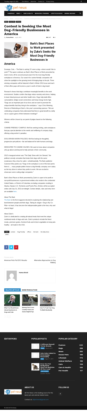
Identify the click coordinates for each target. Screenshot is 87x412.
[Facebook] (81, 1)
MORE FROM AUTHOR (29, 290)
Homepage (11, 13)
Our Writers (25, 1)
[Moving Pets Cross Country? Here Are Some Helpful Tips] (30, 300)
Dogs (42, 348)
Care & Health (28, 13)
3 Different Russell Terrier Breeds (47, 345)
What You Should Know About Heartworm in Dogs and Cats (11, 310)
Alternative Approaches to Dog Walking (45, 261)
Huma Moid (9, 37)
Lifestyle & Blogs (56, 13)
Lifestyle (18, 21)
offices (29, 232)
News (18, 13)
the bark (35, 232)
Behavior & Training (42, 13)
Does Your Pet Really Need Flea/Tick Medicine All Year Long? (47, 366)
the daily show (45, 232)
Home (6, 19)
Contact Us (41, 1)
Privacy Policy (50, 1)
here (14, 191)
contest (13, 232)
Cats (42, 359)
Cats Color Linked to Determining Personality (48, 354)
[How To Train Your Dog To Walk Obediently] (48, 300)
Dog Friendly (21, 232)
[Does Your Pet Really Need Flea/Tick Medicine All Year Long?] (35, 366)
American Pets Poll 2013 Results (15, 260)
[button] (80, 13)
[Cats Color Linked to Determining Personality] (35, 355)
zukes (7, 234)
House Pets (18, 19)
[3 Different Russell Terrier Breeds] (35, 346)
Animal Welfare (70, 13)
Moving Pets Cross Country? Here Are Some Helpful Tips (28, 310)
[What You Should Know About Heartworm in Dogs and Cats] (12, 300)
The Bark (7, 200)
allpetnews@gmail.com (41, 399)
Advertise (33, 1)
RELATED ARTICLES (12, 290)
